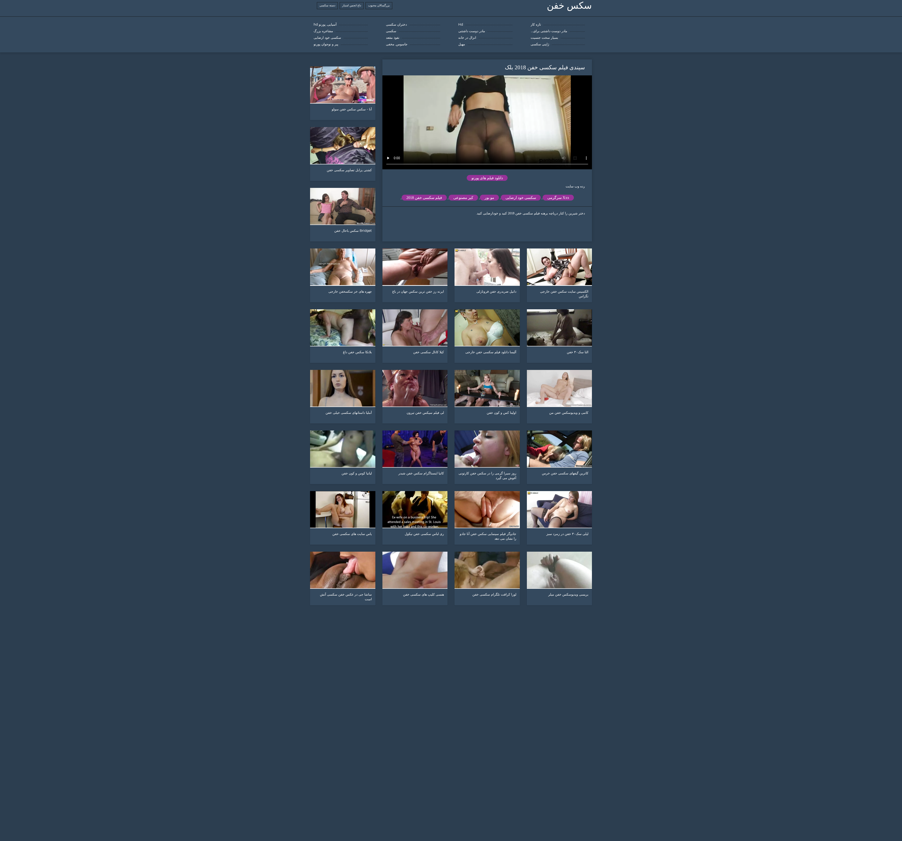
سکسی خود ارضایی (520, 198)
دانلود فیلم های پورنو (487, 178)
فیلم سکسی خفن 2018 (424, 198)
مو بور (489, 198)
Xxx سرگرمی (558, 198)
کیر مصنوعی (463, 198)
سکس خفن (569, 5)
